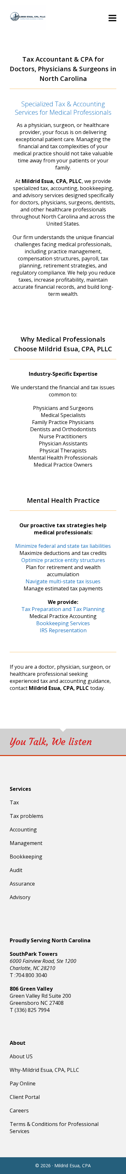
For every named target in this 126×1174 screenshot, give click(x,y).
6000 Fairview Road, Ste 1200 (43, 961)
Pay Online (23, 1083)
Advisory (20, 897)
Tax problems (26, 816)
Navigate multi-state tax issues (63, 581)
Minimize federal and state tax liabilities (63, 545)
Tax (14, 802)
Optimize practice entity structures (63, 560)
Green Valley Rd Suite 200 (40, 995)
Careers (19, 1110)
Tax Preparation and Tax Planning (63, 609)
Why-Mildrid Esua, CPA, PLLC (44, 1069)
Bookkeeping (26, 856)
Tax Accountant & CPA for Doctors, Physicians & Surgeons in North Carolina (63, 69)
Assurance (22, 883)
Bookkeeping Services (63, 623)
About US (21, 1056)
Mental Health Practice (63, 500)
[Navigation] (112, 17)
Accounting (23, 829)
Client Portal (25, 1097)
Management (27, 843)
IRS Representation (63, 630)
